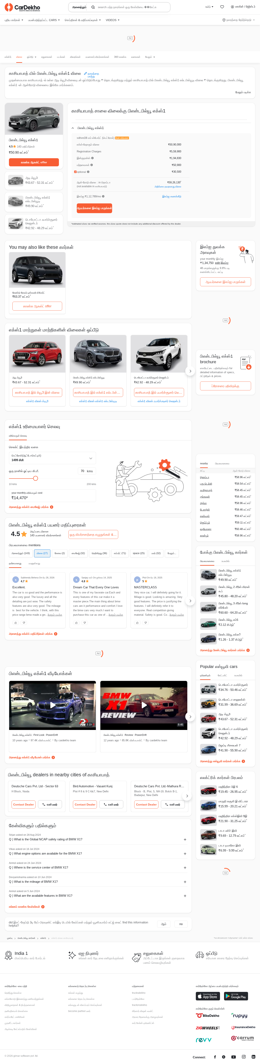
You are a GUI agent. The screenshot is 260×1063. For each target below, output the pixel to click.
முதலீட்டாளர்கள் (13, 1023)
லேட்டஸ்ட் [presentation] (222, 675)
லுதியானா (205, 529)
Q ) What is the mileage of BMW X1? (33, 881)
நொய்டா (204, 477)
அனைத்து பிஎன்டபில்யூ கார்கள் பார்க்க (222, 650)
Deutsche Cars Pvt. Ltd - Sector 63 (35, 786)
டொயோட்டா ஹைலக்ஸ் (232, 699)
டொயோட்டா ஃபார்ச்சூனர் (233, 684)
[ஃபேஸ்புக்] (215, 1057)
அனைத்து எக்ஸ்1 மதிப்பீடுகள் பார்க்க (31, 633)
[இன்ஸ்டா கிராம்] (244, 1057)
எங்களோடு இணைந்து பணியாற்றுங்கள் (24, 999)
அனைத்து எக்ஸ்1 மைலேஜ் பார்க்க (29, 507)
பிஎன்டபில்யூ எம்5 (228, 619)
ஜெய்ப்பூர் (205, 522)
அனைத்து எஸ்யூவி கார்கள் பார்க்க (220, 761)
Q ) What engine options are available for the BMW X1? (45, 853)
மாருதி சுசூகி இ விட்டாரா (233, 801)
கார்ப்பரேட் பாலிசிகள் (15, 1017)
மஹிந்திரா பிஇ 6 (228, 786)
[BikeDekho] (208, 1016)
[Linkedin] (253, 1057)
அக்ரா (203, 503)
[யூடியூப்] (233, 1057)
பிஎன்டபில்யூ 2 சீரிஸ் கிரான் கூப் (234, 589)
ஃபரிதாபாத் (206, 490)
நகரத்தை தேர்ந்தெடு (238, 19)
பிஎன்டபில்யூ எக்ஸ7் (230, 634)
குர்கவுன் (205, 496)
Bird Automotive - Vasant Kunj (92, 786)
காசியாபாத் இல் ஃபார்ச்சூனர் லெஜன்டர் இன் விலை (159, 392)
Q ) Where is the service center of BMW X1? (38, 867)
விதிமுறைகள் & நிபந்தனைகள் (20, 1005)
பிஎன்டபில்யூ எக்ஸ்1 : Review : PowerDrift (125, 735)
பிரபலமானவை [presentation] (222, 463)
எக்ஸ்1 (8, 57)
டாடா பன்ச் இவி (228, 830)
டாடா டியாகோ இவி (230, 845)
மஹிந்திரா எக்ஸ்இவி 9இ (233, 816)
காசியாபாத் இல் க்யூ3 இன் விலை (37, 392)
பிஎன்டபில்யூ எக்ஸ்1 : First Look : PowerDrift (35, 735)
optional (81, 172)
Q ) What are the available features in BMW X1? (40, 895)
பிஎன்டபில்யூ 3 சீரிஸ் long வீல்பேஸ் (233, 605)
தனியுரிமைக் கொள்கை (16, 1011)
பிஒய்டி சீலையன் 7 (229, 745)
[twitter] (223, 1057)
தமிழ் (208, 6)
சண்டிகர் (205, 516)
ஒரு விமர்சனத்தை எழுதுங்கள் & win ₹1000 (94, 534)
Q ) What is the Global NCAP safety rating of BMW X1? (45, 839)
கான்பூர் (204, 535)
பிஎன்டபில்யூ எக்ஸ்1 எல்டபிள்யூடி (89, 377)
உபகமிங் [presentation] (226, 561)
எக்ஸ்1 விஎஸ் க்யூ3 (37, 401)
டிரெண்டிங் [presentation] (205, 675)
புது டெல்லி (206, 483)
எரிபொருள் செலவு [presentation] (18, 435)
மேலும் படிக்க (243, 92)
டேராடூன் (205, 509)
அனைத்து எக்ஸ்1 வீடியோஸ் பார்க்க (29, 757)
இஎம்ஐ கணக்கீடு (171, 196)
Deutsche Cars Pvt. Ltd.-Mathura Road (159, 786)
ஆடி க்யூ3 (17, 377)
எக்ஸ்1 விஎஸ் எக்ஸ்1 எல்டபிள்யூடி (98, 401)
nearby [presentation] (204, 463)
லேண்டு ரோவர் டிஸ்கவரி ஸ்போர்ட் (28, 292)
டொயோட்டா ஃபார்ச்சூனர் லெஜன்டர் (151, 377)
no (181, 924)
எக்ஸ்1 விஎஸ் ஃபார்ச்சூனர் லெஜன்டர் (159, 401)
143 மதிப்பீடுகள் (26, 146)
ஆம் (163, 924)
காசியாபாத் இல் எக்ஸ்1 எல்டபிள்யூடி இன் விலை (98, 392)
